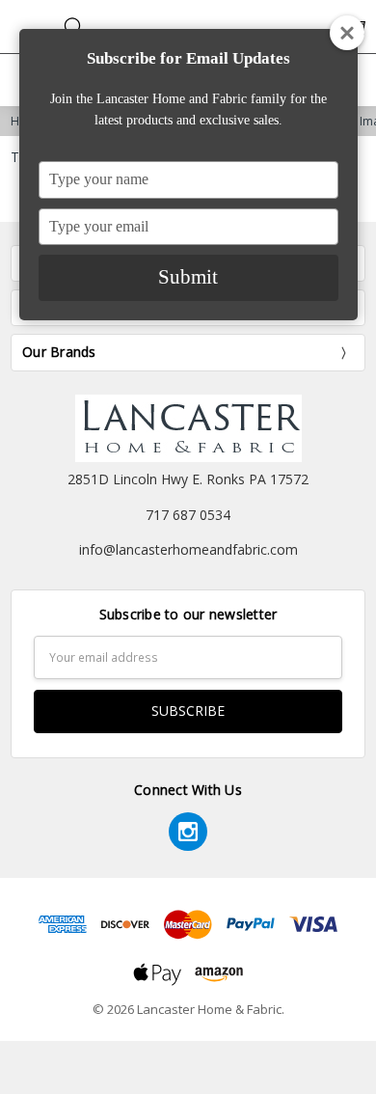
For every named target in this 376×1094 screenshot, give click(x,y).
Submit (188, 276)
